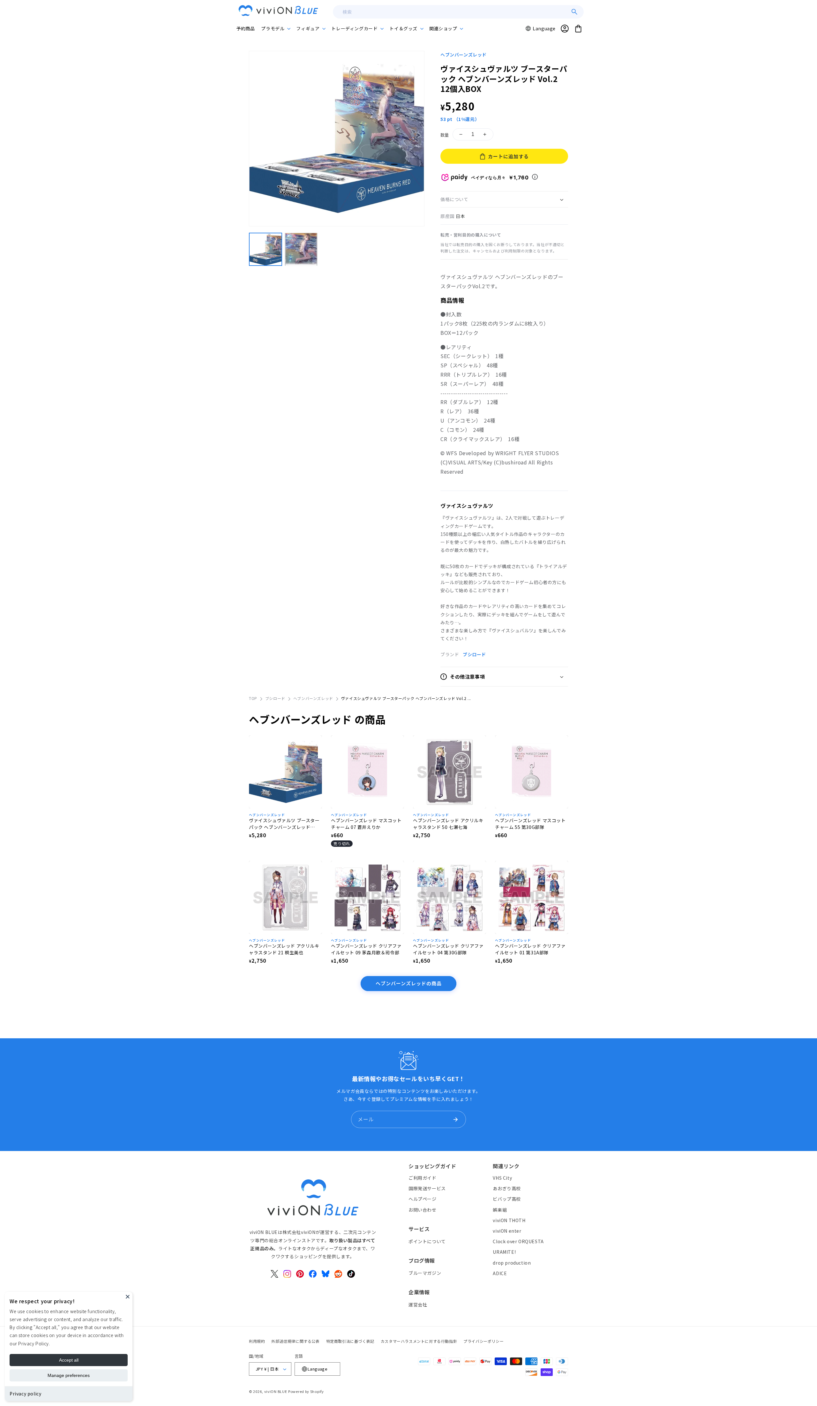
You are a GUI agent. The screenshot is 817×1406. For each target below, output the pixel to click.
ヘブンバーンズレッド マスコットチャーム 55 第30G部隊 (530, 823)
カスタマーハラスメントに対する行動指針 (419, 1341)
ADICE (500, 1273)
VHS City (502, 1178)
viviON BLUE (275, 1391)
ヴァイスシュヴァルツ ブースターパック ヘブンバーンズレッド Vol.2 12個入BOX (284, 824)
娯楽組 (500, 1210)
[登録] (455, 1119)
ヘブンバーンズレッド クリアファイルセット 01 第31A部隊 (530, 949)
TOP (253, 698)
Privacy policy (25, 1393)
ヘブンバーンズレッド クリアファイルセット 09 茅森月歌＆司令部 (366, 949)
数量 (444, 135)
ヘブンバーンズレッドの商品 (409, 983)
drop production (512, 1262)
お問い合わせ (422, 1210)
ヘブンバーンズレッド (463, 54)
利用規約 (257, 1341)
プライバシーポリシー (483, 1341)
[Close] (127, 1296)
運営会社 (417, 1304)
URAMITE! (504, 1252)
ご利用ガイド (422, 1178)
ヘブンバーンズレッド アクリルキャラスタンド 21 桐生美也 (284, 949)
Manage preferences (69, 1375)
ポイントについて (427, 1241)
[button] (275, 28)
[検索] (574, 11)
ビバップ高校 (507, 1199)
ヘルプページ (422, 1199)
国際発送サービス (427, 1188)
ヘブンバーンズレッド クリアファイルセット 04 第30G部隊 (448, 949)
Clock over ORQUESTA (518, 1241)
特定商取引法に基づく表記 (350, 1341)
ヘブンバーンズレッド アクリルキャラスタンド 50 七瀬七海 (448, 823)
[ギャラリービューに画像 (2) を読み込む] (301, 249)
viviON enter (507, 1231)
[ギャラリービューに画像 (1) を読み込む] (265, 249)
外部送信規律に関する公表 (295, 1341)
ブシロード (474, 654)
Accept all (69, 1360)
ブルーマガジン (424, 1273)
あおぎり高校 (507, 1188)
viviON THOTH (509, 1220)
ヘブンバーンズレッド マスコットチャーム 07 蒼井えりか (366, 823)
